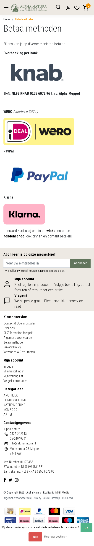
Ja (86, 527)
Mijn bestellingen (13, 371)
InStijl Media (61, 492)
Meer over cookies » (55, 536)
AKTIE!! (8, 414)
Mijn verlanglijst (13, 376)
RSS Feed (67, 498)
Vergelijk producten (15, 381)
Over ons (9, 328)
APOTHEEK (10, 395)
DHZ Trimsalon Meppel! (18, 333)
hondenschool (14, 236)
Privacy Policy (12, 347)
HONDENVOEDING (14, 400)
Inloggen (8, 366)
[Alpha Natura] (29, 7)
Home (6, 19)
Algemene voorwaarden (18, 337)
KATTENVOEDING (14, 405)
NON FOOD (10, 409)
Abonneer (80, 263)
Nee (35, 537)
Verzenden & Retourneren (19, 352)
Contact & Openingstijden (19, 323)
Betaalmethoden (24, 19)
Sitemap (55, 498)
